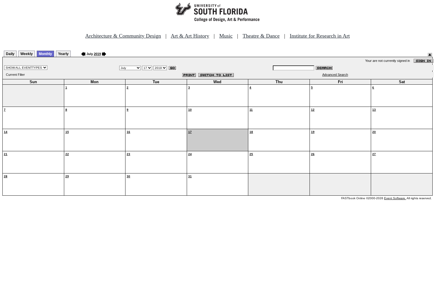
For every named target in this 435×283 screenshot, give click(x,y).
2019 (97, 54)
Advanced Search (335, 74)
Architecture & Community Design (123, 36)
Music (226, 36)
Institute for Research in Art (320, 36)
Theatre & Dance (261, 36)
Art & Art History (190, 36)
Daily (10, 54)
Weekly (26, 54)
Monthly (45, 54)
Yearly (63, 54)
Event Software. (395, 198)
